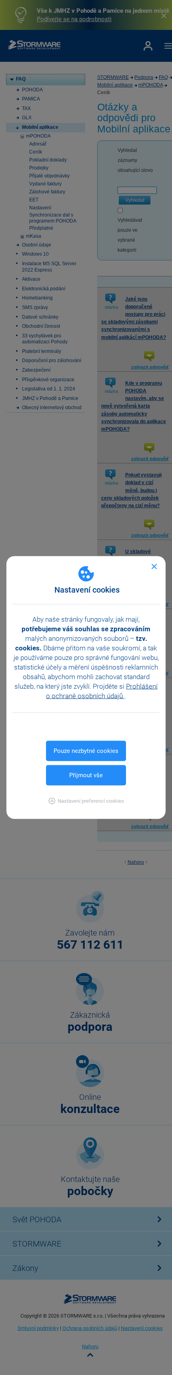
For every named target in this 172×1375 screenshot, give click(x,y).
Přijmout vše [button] (86, 775)
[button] (86, 801)
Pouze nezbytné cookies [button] (86, 750)
